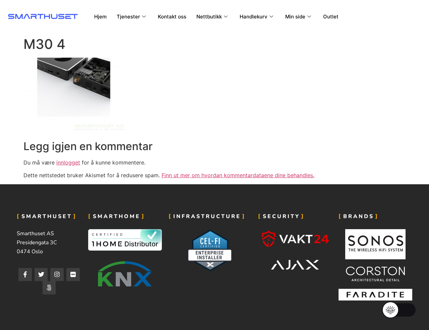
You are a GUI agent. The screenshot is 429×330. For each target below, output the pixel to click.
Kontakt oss (172, 16)
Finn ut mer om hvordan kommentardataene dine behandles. (238, 175)
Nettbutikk (209, 16)
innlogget (68, 162)
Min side (295, 16)
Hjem (100, 16)
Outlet (331, 16)
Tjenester (128, 16)
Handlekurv (253, 16)
